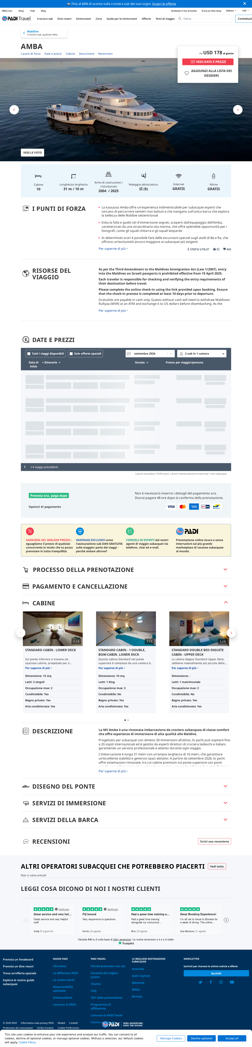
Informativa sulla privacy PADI (37, 1023)
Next (231, 633)
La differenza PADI (65, 973)
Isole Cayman (141, 976)
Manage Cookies (171, 1038)
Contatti (73, 1023)
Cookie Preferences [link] (68, 1027)
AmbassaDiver (62, 997)
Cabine (70, 53)
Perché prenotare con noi (108, 966)
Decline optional (201, 1038)
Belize (136, 989)
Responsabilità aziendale (63, 989)
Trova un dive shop (211, 10)
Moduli (61, 1023)
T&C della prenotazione (106, 997)
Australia (138, 969)
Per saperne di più (112, 249)
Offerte (146, 18)
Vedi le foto (32, 152)
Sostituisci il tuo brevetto (184, 10)
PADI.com (7, 10)
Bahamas (138, 982)
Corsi (99, 18)
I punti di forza (31, 53)
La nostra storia (63, 980)
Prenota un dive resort (18, 966)
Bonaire (137, 996)
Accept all (232, 1038)
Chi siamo (59, 966)
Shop (21, 10)
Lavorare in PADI (64, 1004)
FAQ (93, 991)
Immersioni (83, 18)
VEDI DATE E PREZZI (211, 62)
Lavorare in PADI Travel (106, 1015)
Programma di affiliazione (100, 1006)
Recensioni (105, 53)
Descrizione (86, 53)
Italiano (230, 10)
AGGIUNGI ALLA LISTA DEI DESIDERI (211, 73)
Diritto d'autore (45, 1027)
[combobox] (204, 19)
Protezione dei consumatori (18, 1027)
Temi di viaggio (165, 18)
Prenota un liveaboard (18, 959)
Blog (43, 10)
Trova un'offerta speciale (19, 973)
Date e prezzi (53, 53)
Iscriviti (216, 973)
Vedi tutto (217, 866)
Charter (96, 984)
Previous (20, 633)
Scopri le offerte (164, 4)
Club (32, 10)
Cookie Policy (27, 1042)
